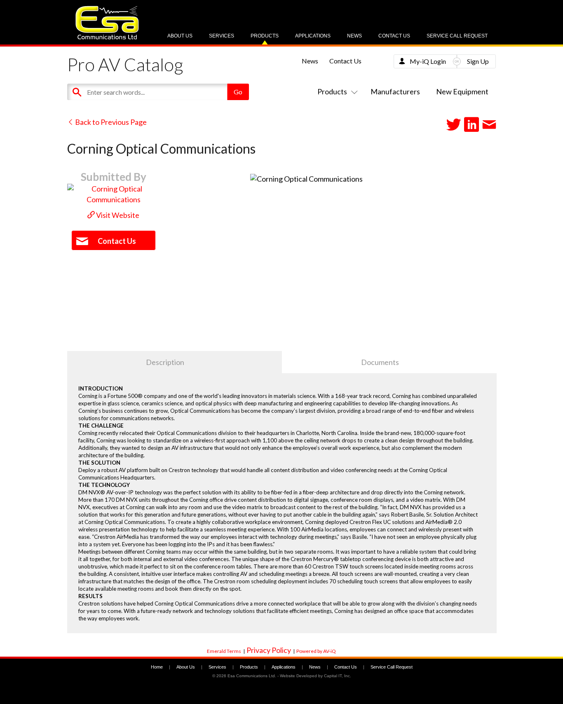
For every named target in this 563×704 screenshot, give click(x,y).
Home (157, 666)
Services (221, 36)
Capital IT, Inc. (337, 676)
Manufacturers (395, 91)
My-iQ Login (428, 61)
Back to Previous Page (110, 121)
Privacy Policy (268, 650)
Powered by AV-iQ (316, 651)
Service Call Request (457, 36)
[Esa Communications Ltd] (107, 37)
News (354, 36)
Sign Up (478, 61)
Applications (313, 36)
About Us (179, 36)
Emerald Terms (224, 651)
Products (265, 36)
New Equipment (462, 91)
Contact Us (394, 36)
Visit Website (117, 215)
